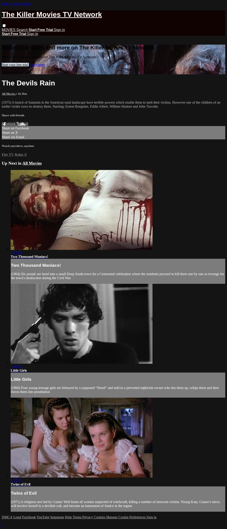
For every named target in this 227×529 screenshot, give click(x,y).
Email (24, 124)
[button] (4, 25)
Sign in (59, 30)
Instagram (57, 517)
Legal (17, 517)
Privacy (88, 517)
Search (22, 30)
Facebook (9, 124)
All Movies (9, 93)
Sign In (32, 34)
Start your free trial (15, 65)
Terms (77, 517)
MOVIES (9, 30)
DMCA (7, 517)
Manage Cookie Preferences (126, 517)
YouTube (43, 517)
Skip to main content (16, 4)
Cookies (100, 517)
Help (69, 517)
